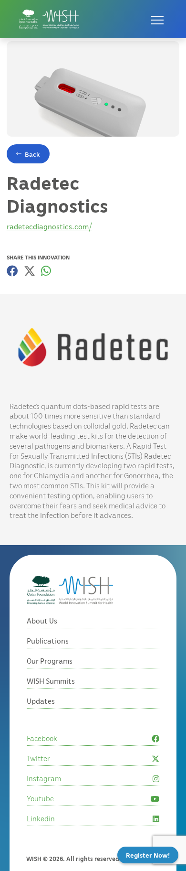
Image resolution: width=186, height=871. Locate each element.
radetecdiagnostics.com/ (49, 226)
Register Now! (148, 855)
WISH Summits (51, 681)
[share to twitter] (29, 271)
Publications (48, 640)
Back (32, 154)
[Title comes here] (49, 19)
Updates (41, 701)
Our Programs (49, 661)
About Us (42, 620)
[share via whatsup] (46, 271)
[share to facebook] (12, 271)
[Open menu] (157, 19)
